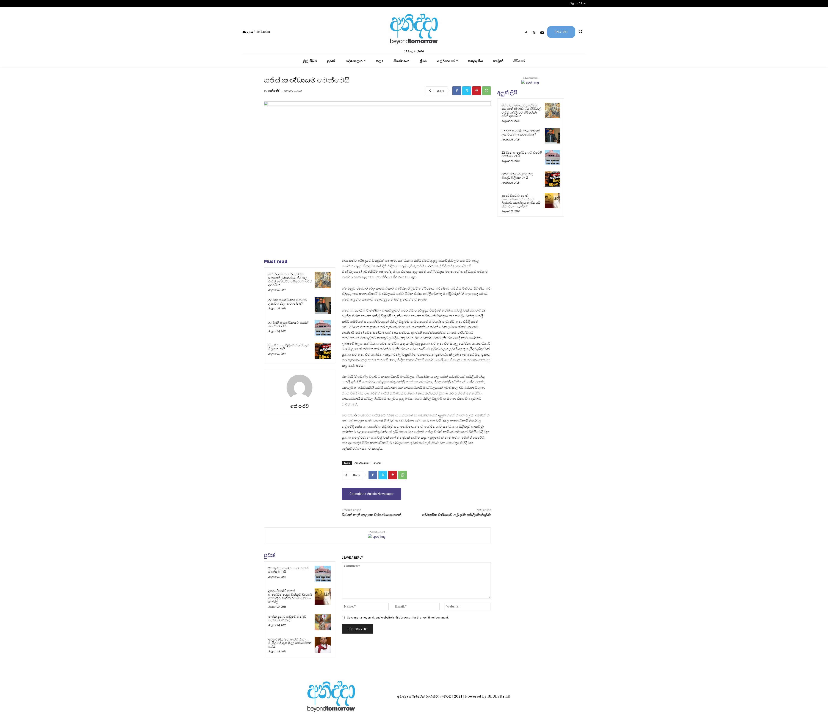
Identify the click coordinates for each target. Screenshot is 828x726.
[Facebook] (526, 33)
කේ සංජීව (274, 90)
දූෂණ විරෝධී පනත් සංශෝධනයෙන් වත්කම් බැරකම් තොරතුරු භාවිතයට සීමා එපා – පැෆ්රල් (290, 596)
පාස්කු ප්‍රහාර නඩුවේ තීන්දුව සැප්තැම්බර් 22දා (287, 618)
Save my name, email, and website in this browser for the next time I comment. (398, 617)
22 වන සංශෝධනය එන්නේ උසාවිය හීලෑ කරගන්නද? (287, 301)
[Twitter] (534, 33)
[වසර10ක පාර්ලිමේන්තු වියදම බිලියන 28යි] (323, 351)
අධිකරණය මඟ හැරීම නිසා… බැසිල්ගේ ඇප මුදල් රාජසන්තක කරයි (289, 643)
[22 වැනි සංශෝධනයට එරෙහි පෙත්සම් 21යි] (323, 328)
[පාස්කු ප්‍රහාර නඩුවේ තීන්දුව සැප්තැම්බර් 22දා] (323, 622)
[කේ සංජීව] (299, 387)
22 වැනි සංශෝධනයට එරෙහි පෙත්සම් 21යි (288, 324)
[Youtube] (542, 33)
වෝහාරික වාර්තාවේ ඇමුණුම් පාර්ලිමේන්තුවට (456, 515)
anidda (377, 462)
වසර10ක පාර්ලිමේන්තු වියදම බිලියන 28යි (517, 175)
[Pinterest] (476, 90)
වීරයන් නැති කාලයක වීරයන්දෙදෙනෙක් (371, 515)
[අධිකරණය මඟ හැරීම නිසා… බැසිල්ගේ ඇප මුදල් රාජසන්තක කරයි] (323, 645)
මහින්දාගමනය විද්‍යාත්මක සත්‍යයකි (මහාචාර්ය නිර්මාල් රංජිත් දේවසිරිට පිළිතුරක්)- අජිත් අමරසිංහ (290, 280)
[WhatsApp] (486, 90)
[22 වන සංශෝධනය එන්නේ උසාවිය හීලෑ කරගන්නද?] (323, 305)
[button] (580, 31)
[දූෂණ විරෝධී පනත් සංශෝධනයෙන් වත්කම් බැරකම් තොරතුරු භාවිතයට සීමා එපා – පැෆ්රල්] (323, 596)
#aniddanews (361, 462)
